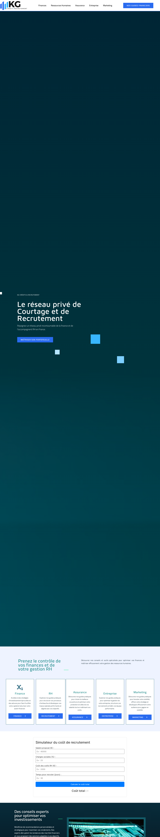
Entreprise (93, 5)
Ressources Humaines (61, 5)
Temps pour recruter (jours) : (48, 774)
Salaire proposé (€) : (45, 748)
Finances (42, 5)
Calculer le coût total (80, 784)
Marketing (107, 5)
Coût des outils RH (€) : (46, 766)
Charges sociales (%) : (45, 757)
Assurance (80, 5)
